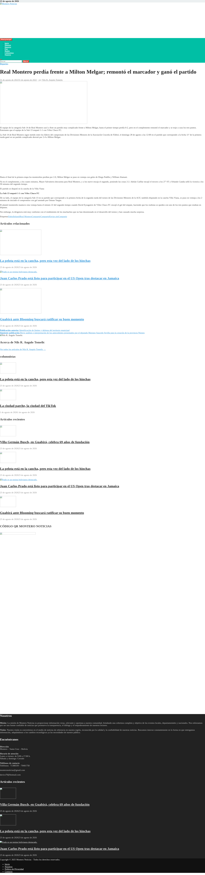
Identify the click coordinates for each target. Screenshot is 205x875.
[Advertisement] (71, 21)
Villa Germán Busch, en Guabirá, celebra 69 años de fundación (45, 442)
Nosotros (8, 55)
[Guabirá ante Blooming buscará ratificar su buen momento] (20, 313)
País (6, 49)
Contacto (8, 871)
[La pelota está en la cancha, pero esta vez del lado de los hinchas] (20, 254)
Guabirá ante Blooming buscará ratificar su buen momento (42, 319)
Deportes (8, 47)
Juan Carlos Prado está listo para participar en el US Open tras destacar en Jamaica (59, 278)
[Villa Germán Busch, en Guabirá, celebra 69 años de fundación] (8, 435)
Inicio (7, 43)
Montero (8, 45)
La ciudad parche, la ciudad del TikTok (28, 406)
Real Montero (26, 216)
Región (7, 51)
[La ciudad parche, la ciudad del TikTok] (8, 399)
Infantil (17, 216)
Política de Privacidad (14, 869)
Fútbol (11, 216)
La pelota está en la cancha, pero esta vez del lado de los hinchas (45, 261)
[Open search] (1, 59)
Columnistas (9, 53)
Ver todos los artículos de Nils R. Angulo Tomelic (23, 349)
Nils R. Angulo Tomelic (52, 80)
